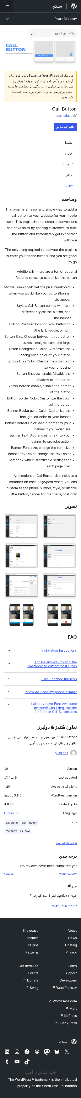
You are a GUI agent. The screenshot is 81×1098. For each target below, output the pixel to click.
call (24, 822)
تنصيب (67, 164)
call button (12, 822)
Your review (68, 874)
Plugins (33, 945)
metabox (11, 831)
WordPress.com (63, 1001)
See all (9, 874)
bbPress (68, 1016)
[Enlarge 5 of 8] (71, 578)
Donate (30, 980)
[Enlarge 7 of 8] (71, 607)
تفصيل (68, 142)
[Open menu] (6, 6)
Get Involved (28, 966)
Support (71, 973)
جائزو (68, 153)
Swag (32, 988)
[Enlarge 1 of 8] (71, 518)
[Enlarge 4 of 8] (33, 548)
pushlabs (63, 115)
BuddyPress (65, 1023)
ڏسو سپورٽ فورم (64, 905)
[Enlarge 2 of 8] (33, 518)
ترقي (68, 174)
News (72, 938)
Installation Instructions (59, 650)
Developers (68, 980)
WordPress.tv (64, 988)
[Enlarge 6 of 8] (33, 578)
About (72, 930)
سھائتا (69, 185)
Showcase (30, 930)
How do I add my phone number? (51, 692)
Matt (71, 1008)
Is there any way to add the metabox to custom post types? (52, 664)
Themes (32, 938)
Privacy (71, 952)
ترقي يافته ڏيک (66, 843)
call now (25, 831)
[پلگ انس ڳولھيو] (33, 33)
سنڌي (63, 1042)
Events (33, 973)
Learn (72, 966)
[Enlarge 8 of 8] (33, 607)
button (33, 822)
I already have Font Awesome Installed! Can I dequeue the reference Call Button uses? (54, 708)
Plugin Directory (66, 18)
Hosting (71, 945)
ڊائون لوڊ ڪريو (65, 126)
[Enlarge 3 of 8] (71, 548)
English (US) (12, 813)
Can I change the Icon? (59, 679)
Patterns (31, 952)
